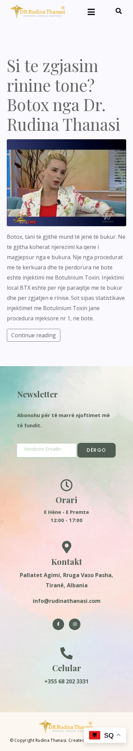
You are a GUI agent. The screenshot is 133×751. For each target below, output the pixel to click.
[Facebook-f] (58, 624)
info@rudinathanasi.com (67, 601)
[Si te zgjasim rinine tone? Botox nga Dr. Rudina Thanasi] (66, 182)
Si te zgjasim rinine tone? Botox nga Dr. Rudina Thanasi (63, 94)
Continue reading (33, 335)
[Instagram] (75, 624)
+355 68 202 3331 (66, 681)
